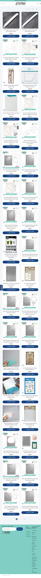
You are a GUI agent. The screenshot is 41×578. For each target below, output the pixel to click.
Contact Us (34, 530)
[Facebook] (38, 526)
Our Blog (28, 534)
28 (24, 519)
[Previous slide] (4, 20)
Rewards (34, 540)
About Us (28, 531)
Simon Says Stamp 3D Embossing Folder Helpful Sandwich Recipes (34, 561)
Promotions (28, 536)
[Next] (26, 519)
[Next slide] (17, 20)
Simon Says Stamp (7, 575)
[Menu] (1, 3)
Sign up (19, 529)
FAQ (33, 551)
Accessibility (34, 568)
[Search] (3, 4)
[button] (33, 9)
